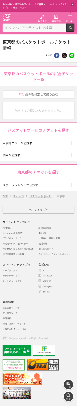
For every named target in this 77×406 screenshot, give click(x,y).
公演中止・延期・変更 (49, 238)
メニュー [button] (70, 20)
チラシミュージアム (12, 280)
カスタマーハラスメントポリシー (54, 254)
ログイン (42, 20)
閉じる (72, 4)
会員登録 (56, 20)
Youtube (47, 280)
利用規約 (7, 227)
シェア (56, 55)
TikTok (46, 291)
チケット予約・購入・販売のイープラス (7, 17)
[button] (71, 143)
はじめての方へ (45, 248)
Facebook (47, 275)
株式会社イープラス (12, 307)
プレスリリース (10, 312)
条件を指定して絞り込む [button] (41, 94)
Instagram (48, 286)
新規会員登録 (44, 227)
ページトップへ (38, 210)
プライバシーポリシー (13, 238)
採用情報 (7, 318)
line (71, 55)
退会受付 (42, 233)
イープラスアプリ (11, 270)
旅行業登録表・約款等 (13, 254)
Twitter (64, 55)
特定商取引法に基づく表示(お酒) (18, 248)
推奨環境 (42, 243)
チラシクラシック (11, 275)
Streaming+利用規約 (12, 233)
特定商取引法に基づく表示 (15, 243)
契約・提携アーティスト (14, 323)
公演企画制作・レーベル (14, 329)
